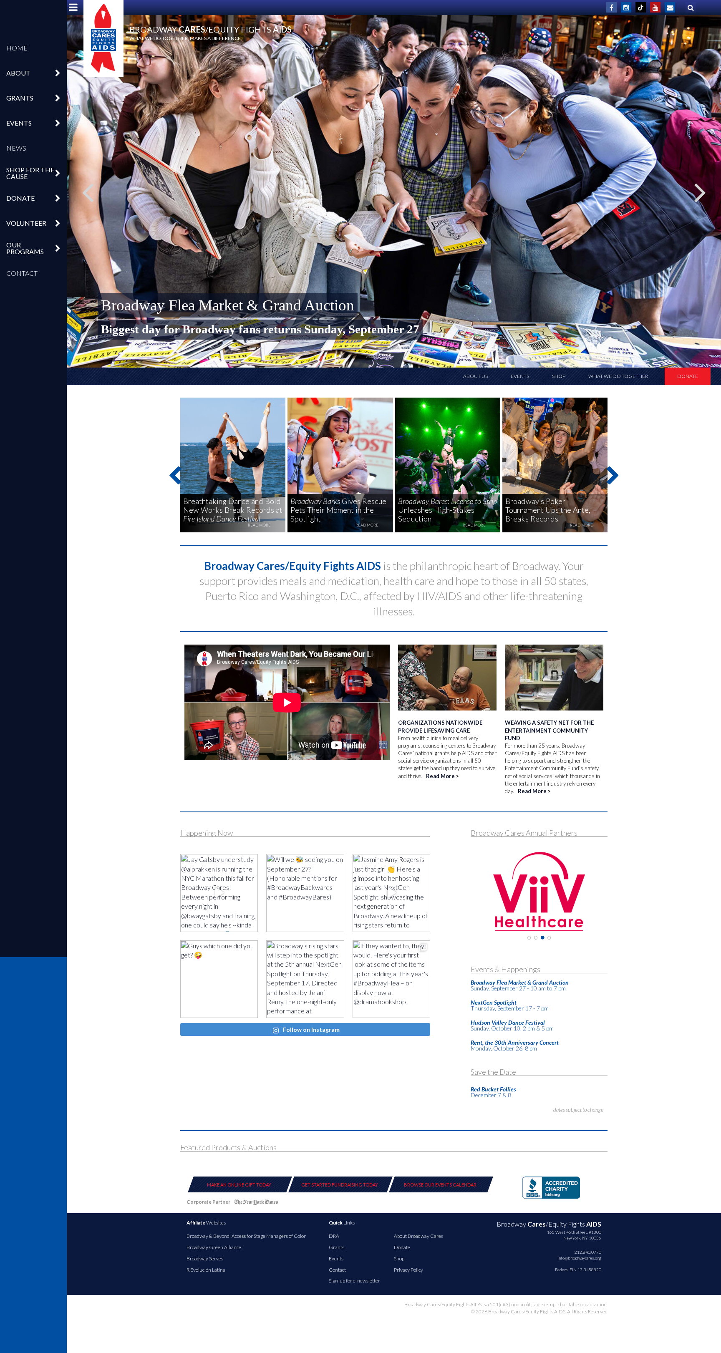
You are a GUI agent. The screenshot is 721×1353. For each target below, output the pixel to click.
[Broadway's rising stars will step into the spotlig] (305, 979)
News (16, 148)
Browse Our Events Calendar (440, 1184)
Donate (687, 376)
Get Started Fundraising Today (339, 1184)
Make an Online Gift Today (239, 1184)
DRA (334, 1236)
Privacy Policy (408, 1270)
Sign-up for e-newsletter (354, 1280)
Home (17, 48)
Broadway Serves (205, 1258)
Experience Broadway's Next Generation (227, 305)
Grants (336, 1247)
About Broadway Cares (418, 1236)
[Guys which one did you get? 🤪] (219, 979)
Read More (440, 776)
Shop (558, 376)
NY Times (256, 1203)
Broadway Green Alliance (214, 1247)
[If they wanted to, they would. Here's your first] (391, 979)
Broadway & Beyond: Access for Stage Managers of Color (246, 1236)
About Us (475, 376)
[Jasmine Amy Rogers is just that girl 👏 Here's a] (391, 893)
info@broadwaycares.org (579, 1257)
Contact (22, 273)
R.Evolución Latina (206, 1270)
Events (520, 376)
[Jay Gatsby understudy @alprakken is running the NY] (219, 893)
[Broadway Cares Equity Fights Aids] (103, 38)
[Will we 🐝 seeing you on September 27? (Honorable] (305, 893)
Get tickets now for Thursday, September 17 (215, 329)
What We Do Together (618, 376)
